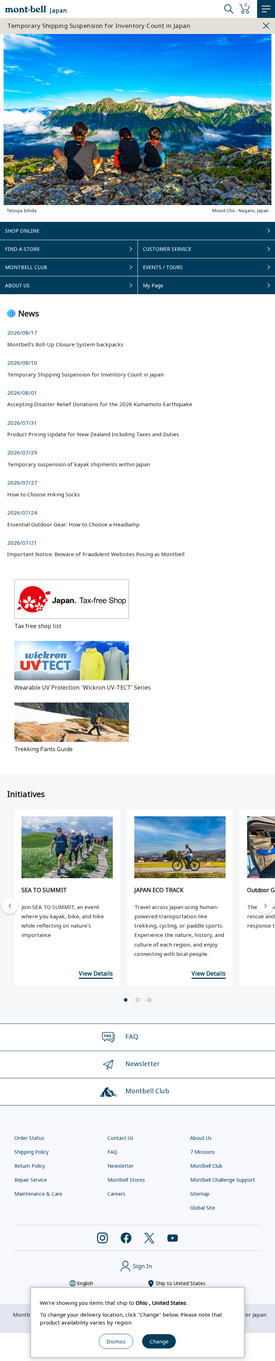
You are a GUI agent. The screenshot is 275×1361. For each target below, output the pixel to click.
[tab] (125, 1000)
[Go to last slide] (10, 906)
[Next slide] (265, 906)
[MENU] (266, 9)
